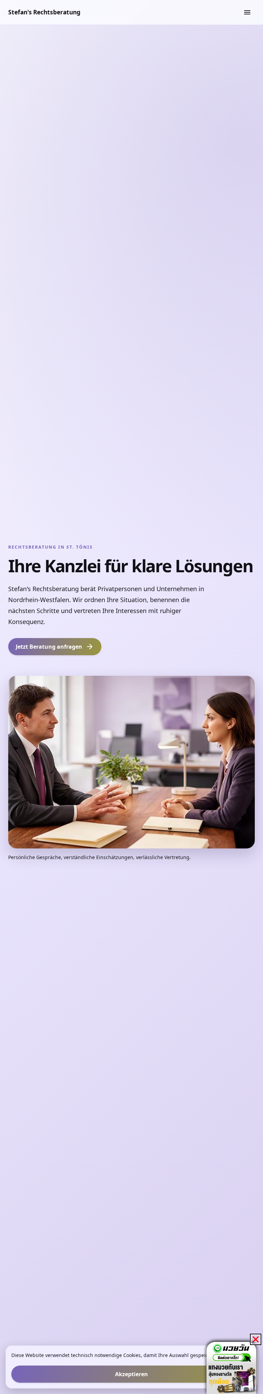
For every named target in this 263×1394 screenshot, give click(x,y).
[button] (255, 1339)
